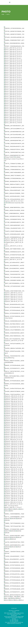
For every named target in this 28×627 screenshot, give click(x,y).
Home (3, 14)
